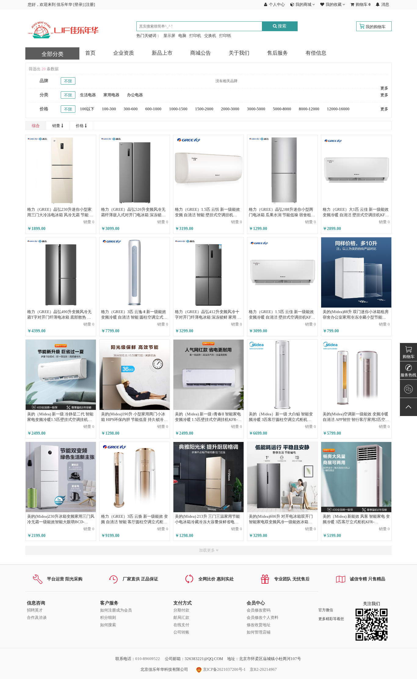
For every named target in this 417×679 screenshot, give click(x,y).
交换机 (210, 35)
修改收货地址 (258, 624)
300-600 (131, 109)
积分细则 (108, 617)
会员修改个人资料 (262, 617)
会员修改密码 (258, 610)
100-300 (109, 109)
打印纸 (225, 35)
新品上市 (162, 53)
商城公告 (200, 53)
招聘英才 (35, 610)
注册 (90, 4)
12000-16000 (338, 109)
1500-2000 (204, 109)
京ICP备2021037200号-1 (224, 669)
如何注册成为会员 (116, 610)
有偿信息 (316, 53)
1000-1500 (178, 109)
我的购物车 (376, 26)
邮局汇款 (181, 617)
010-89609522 (147, 658)
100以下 (87, 109)
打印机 (195, 35)
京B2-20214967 (263, 669)
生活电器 (88, 95)
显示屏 (169, 35)
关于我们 (239, 53)
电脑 (182, 35)
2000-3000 (230, 109)
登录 (78, 4)
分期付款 (181, 610)
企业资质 (123, 53)
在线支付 (181, 624)
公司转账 (181, 632)
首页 (90, 53)
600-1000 (153, 109)
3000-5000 (256, 109)
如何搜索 (108, 624)
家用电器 (111, 95)
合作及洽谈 (37, 617)
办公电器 (135, 95)
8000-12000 (309, 109)
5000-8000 (282, 109)
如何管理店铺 (258, 632)
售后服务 (277, 53)
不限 (68, 81)
